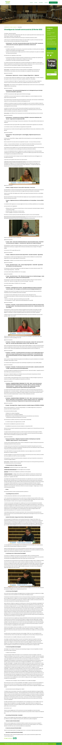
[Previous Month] (55, 72)
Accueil (31, 2)
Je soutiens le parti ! (53, 2)
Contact (46, 2)
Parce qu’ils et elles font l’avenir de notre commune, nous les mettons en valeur (52, 43)
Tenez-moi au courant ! (51, 48)
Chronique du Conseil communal (10, 27)
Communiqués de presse (51, 36)
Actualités (41, 2)
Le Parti (35, 2)
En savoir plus (51, 743)
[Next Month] (56, 72)
